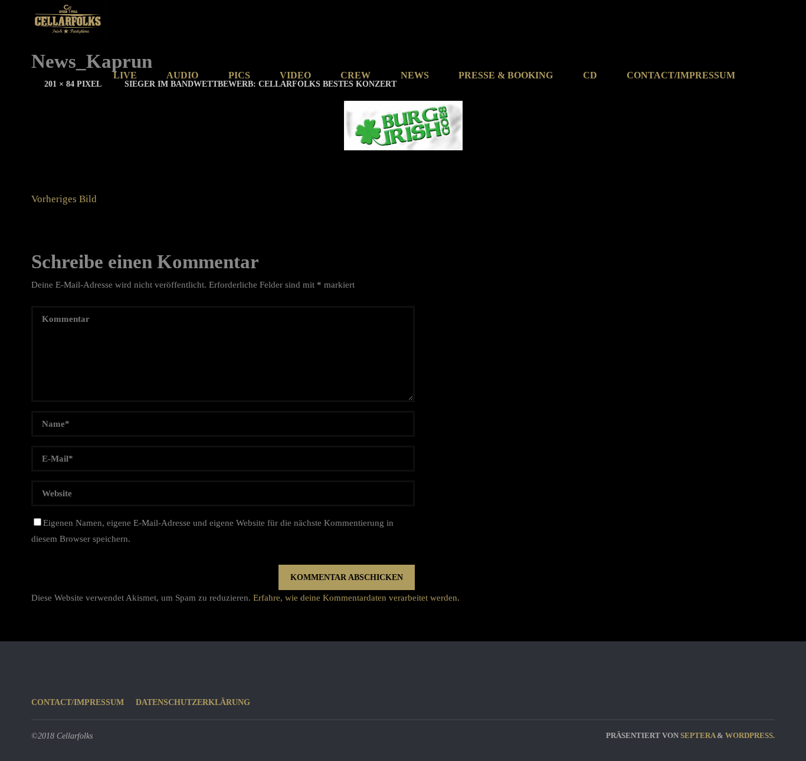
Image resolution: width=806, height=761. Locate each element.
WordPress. (750, 736)
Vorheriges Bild (64, 199)
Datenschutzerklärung (193, 702)
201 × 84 (60, 84)
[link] (762, 75)
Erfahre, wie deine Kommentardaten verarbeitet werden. (356, 597)
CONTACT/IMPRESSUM (77, 702)
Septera (697, 736)
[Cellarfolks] (68, 20)
